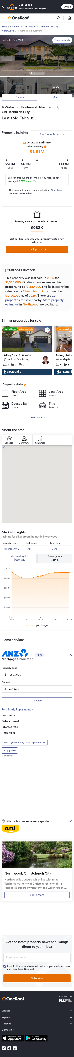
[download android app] (36, 1039)
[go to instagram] (4, 1048)
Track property (62, 40)
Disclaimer (7, 756)
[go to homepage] (18, 17)
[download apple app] (13, 1039)
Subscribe (37, 978)
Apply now (10, 750)
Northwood (8, 31)
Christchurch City (48, 27)
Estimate (15, 27)
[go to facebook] (9, 1048)
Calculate (37, 701)
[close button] (3, 7)
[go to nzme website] (65, 999)
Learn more (37, 895)
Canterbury (29, 27)
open (67, 6)
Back (4, 27)
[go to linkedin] (15, 1048)
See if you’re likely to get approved (23, 742)
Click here (56, 190)
